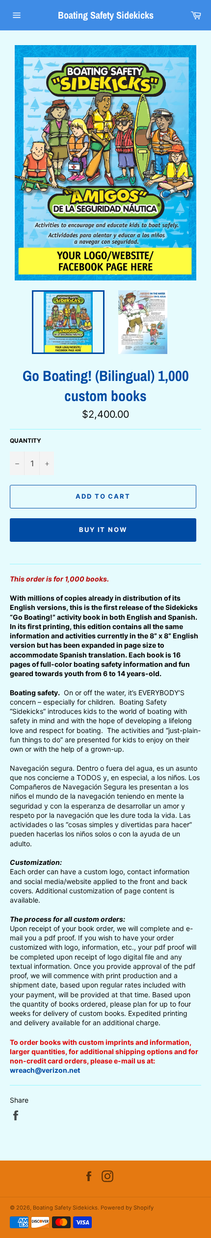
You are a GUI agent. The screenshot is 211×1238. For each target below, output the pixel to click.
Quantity (25, 440)
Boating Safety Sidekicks (106, 15)
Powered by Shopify (127, 1207)
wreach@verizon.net (45, 1070)
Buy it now (103, 529)
